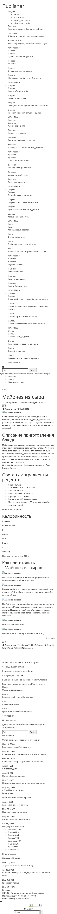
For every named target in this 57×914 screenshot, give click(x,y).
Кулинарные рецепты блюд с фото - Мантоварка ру (25, 373)
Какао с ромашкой (17, 278)
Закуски (11, 189)
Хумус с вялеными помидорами (23, 209)
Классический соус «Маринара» (23, 343)
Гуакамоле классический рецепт (23, 358)
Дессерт (12, 154)
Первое (11, 50)
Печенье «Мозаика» (11, 858)
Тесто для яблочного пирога (21, 140)
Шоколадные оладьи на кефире (17, 671)
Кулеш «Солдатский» (18, 91)
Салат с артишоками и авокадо (23, 316)
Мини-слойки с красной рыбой (16, 797)
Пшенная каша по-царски (14, 811)
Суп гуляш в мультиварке (20, 70)
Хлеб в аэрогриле (16, 125)
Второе (11, 85)
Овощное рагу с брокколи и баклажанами (28, 105)
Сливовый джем (10, 768)
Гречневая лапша (10, 882)
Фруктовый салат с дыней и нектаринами (28, 298)
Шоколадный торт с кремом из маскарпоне (23, 761)
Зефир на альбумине (18, 174)
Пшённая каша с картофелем (22, 244)
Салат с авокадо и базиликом (16, 819)
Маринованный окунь (18, 216)
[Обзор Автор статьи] (8, 654)
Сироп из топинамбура (19, 160)
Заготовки (20, 17)
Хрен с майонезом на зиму (15, 804)
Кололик (12, 63)
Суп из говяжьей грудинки (20, 56)
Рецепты (12, 11)
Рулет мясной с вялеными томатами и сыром (24, 754)
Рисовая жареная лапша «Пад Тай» (25, 112)
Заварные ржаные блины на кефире (25, 28)
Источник (50, 637)
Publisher (13, 5)
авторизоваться (9, 727)
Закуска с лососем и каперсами (23, 202)
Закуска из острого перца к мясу (17, 865)
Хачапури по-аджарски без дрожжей (25, 147)
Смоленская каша (16, 236)
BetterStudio (23, 898)
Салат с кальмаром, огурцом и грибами (27, 323)
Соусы (11, 330)
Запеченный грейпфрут (19, 167)
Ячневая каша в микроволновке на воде (27, 251)
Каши (10, 223)
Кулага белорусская (17, 285)
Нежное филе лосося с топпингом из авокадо (24, 783)
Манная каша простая (18, 229)
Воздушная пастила (17, 182)
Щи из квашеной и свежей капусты (24, 78)
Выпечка (12, 119)
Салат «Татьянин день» (13, 775)
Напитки (12, 258)
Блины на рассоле (17, 132)
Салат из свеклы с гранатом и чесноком (21, 739)
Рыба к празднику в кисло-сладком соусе (27, 43)
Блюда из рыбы (22, 23)
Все (17, 14)
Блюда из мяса (22, 20)
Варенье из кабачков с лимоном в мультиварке (24, 679)
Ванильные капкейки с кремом (17, 746)
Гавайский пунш (15, 271)
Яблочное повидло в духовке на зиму (26, 36)
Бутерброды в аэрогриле (20, 195)
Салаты (11, 293)
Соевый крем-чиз (16, 350)
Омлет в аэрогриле (17, 98)
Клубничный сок (15, 264)
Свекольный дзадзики (18, 336)
